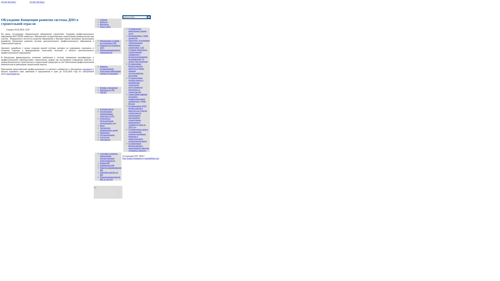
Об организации (107, 135)
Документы (105, 140)
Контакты (104, 24)
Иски (102, 125)
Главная (103, 20)
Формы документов (109, 88)
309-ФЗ (103, 92)
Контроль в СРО (107, 90)
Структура (104, 137)
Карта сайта (105, 27)
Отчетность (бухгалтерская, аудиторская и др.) (108, 120)
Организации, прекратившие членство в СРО (107, 113)
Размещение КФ (107, 165)
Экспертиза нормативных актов (109, 129)
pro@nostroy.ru (13, 74)
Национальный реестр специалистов (110, 51)
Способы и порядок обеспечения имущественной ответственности (109, 157)
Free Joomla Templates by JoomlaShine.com (140, 158)
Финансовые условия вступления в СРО (109, 42)
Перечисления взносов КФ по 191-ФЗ (110, 178)
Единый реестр (107, 109)
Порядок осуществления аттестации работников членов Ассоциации (110, 70)
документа (87, 69)
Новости (104, 22)
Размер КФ (105, 163)
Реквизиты (105, 133)
